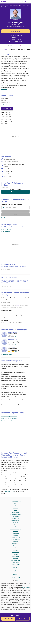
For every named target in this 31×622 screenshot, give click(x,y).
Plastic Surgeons (15, 543)
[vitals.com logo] (3, 1)
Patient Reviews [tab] (20, 49)
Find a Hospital (15, 562)
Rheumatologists (15, 552)
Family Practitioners (15, 518)
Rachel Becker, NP (13, 332)
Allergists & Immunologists (15, 501)
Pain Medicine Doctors (15, 539)
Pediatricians (15, 541)
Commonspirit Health (16, 41)
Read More (4, 89)
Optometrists (15, 535)
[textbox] (15, 207)
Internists (15, 524)
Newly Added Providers (15, 560)
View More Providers (6, 354)
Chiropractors (15, 508)
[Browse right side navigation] (28, 2)
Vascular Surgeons (15, 556)
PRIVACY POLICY (15, 577)
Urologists (15, 554)
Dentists (15, 510)
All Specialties (15, 558)
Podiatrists (15, 545)
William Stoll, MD (12, 339)
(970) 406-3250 (15, 31)
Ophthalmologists (15, 533)
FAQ (15, 571)
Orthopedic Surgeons (15, 537)
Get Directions (4, 105)
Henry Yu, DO (11, 347)
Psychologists (15, 550)
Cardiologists (15, 505)
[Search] (22, 2)
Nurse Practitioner (5, 231)
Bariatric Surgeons (15, 503)
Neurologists (15, 526)
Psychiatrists (15, 547)
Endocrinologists (15, 516)
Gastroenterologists (15, 520)
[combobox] (15, 207)
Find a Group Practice (15, 564)
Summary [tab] (4, 49)
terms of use (25, 587)
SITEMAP (15, 574)
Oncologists (15, 531)
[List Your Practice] (25, 2)
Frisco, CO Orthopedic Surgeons (9, 416)
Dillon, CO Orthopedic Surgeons (9, 418)
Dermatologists (15, 512)
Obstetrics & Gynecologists (15, 529)
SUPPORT (15, 567)
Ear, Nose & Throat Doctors (15, 514)
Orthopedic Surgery (6, 229)
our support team (9, 491)
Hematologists (16, 522)
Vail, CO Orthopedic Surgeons (8, 420)
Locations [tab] (12, 49)
